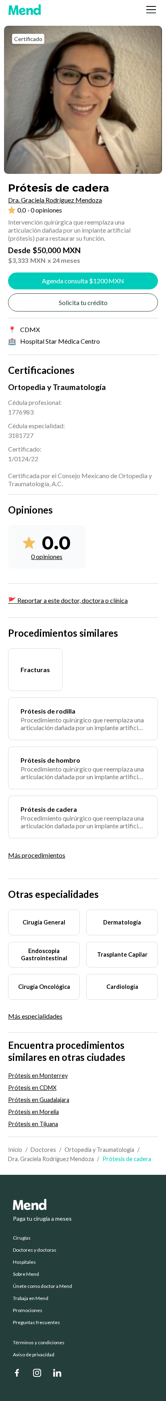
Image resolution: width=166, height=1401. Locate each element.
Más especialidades (35, 1016)
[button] (149, 9)
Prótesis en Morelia (33, 1111)
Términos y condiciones (38, 1342)
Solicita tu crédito (83, 302)
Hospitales (24, 1262)
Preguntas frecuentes (36, 1322)
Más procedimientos (36, 855)
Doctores (43, 1150)
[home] (24, 10)
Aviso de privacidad (33, 1355)
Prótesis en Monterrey (38, 1075)
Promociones (27, 1310)
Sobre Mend (26, 1274)
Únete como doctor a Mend (42, 1286)
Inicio (15, 1150)
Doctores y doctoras (34, 1250)
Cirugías (22, 1238)
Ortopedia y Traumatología (99, 1150)
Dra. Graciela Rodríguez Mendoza (51, 1159)
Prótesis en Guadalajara (38, 1099)
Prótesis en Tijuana (33, 1123)
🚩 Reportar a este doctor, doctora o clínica (68, 600)
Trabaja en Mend (30, 1298)
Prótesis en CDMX (32, 1087)
